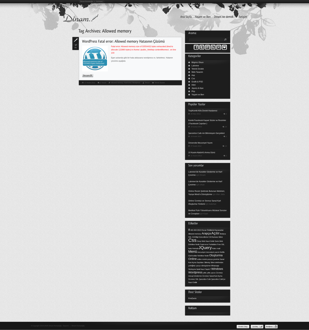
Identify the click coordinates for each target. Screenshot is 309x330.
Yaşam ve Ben (198, 94)
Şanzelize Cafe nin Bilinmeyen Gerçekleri (206, 133)
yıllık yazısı (211, 273)
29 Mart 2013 (196, 114)
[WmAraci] (218, 49)
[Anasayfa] (185, 16)
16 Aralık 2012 (196, 136)
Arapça (206, 233)
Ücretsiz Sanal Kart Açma (212, 276)
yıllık (204, 273)
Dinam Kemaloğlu (86, 1)
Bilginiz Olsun (198, 62)
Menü (192, 252)
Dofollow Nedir (194, 244)
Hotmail (195, 248)
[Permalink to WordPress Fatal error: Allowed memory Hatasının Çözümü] (123, 41)
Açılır (215, 233)
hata (190, 248)
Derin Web (219, 241)
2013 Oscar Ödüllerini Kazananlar (210, 230)
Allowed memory (117, 83)
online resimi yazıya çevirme (208, 259)
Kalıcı (214, 248)
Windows (217, 268)
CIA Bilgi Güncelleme (200, 237)
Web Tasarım (197, 72)
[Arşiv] (224, 49)
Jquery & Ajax (197, 88)
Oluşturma (216, 255)
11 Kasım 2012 (196, 156)
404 (195, 230)
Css (193, 78)
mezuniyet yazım (212, 252)
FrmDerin (192, 298)
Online (192, 258)
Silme (213, 262)
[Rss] (213, 49)
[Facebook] (196, 49)
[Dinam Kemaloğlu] (202, 16)
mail (218, 248)
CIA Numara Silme (216, 237)
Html (194, 85)
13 (226, 146)
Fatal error (127, 83)
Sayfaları (200, 262)
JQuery (205, 247)
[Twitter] (201, 49)
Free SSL (221, 244)
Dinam (147, 83)
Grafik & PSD (197, 82)
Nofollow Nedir (203, 256)
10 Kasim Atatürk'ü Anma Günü (201, 152)
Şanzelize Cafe (205, 279)
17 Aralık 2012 (89, 83)
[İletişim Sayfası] (242, 16)
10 (226, 127)
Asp (193, 75)
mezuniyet (201, 252)
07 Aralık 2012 (196, 146)
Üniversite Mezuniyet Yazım (200, 143)
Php (193, 91)
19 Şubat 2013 (196, 127)
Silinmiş (207, 262)
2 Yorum (103, 83)
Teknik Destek (159, 83)
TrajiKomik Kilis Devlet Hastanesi (202, 111)
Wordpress (136, 83)
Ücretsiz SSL (193, 279)
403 (191, 230)
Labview (195, 66)
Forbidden (213, 244)
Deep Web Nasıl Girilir (205, 241)
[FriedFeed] (207, 49)
